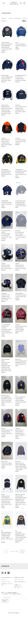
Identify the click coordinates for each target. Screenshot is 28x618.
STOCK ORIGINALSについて (7, 577)
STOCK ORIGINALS (15, 613)
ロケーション (4, 579)
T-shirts (10, 18)
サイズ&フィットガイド (6, 581)
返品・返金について (18, 587)
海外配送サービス (17, 585)
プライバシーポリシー (18, 579)
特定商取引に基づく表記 (19, 577)
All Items (4, 18)
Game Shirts (17, 18)
